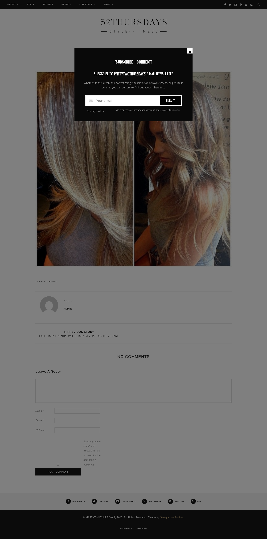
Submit (170, 100)
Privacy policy (95, 111)
